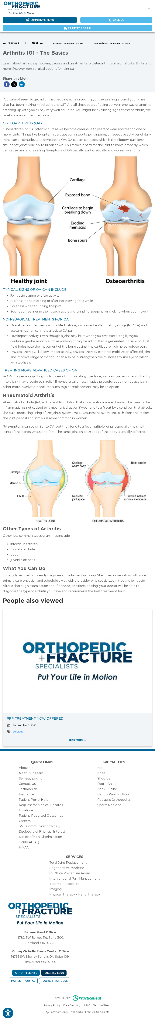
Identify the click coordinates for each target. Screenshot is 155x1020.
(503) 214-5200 (54, 972)
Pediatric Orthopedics (113, 799)
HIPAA (24, 847)
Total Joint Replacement (68, 862)
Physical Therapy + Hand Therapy (74, 894)
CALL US (118, 19)
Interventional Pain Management (74, 878)
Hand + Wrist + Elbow (113, 794)
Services (17, 731)
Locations (26, 810)
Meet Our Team (31, 773)
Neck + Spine (107, 789)
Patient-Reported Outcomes (41, 815)
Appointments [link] (42, 19)
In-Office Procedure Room (69, 873)
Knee (101, 773)
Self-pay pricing (31, 778)
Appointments (26, 972)
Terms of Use (101, 1005)
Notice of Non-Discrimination (40, 837)
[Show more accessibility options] (8, 1012)
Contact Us (27, 784)
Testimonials (28, 789)
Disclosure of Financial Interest (42, 831)
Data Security (71, 1005)
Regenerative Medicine (66, 868)
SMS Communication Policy (39, 826)
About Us (26, 768)
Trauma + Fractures (64, 884)
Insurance (26, 794)
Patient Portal (79, 28)
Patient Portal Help (33, 799)
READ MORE (76, 740)
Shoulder (104, 778)
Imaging (55, 889)
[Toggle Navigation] (149, 8)
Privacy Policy (52, 1005)
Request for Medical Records (41, 805)
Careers (24, 821)
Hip (99, 768)
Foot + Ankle (106, 784)
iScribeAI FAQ (29, 842)
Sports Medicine (109, 805)
